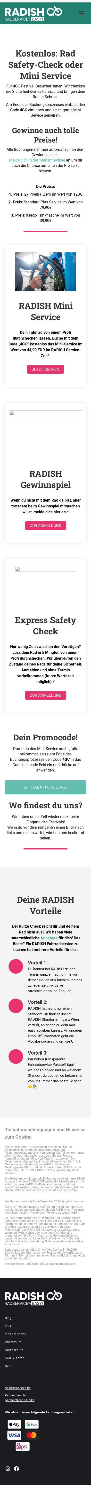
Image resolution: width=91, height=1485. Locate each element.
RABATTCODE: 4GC (49, 787)
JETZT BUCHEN (45, 369)
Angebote (49, 938)
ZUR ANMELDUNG (45, 525)
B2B (7, 1366)
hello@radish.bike (18, 1388)
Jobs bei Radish (15, 1334)
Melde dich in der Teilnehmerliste (37, 160)
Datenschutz (14, 1350)
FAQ (8, 1325)
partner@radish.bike (19, 1400)
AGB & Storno (15, 1358)
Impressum (13, 1342)
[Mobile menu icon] (81, 13)
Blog (8, 1317)
